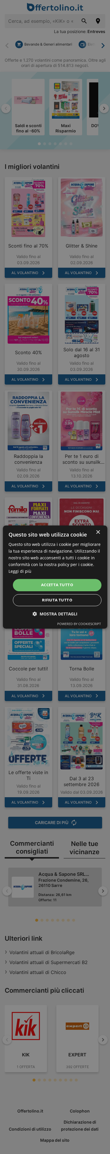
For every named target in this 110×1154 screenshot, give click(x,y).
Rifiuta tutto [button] (57, 600)
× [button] (98, 532)
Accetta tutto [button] (57, 585)
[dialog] (55, 577)
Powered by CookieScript (79, 624)
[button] (55, 613)
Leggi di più (20, 571)
